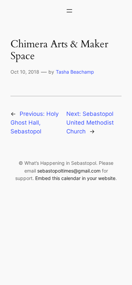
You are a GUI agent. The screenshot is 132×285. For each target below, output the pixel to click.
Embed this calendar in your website (75, 178)
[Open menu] (69, 11)
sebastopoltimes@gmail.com (69, 171)
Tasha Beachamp (75, 72)
